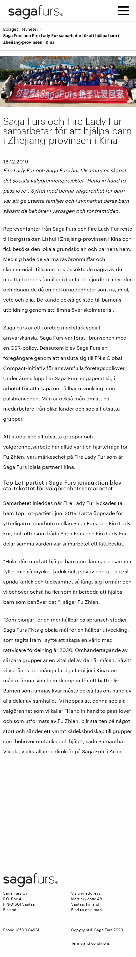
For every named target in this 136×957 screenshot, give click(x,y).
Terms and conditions (90, 943)
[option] (68, 81)
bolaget (10, 29)
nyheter (30, 29)
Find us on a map (86, 909)
